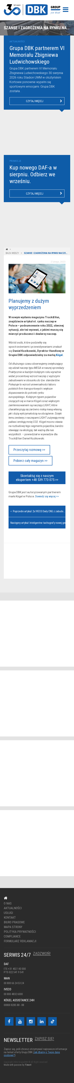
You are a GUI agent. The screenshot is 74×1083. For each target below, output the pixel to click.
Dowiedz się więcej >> (47, 496)
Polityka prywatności (20, 932)
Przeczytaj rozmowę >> (29, 450)
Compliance (12, 936)
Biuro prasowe (14, 922)
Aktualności (13, 908)
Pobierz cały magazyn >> (30, 461)
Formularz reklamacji (20, 941)
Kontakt (34, 561)
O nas (8, 903)
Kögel (59, 355)
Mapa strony (13, 927)
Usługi (8, 913)
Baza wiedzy (12, 253)
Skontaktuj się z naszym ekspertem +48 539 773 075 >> (37, 478)
